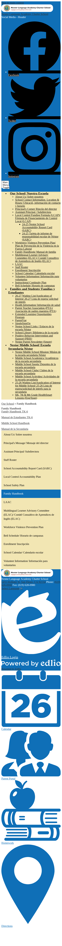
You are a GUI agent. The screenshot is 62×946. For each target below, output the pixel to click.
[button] (29, 193)
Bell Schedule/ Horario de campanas (35, 285)
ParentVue (21, 320)
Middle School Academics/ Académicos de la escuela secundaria (36, 360)
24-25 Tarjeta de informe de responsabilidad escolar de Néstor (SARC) (40, 236)
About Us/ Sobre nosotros (29, 196)
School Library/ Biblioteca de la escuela (36, 332)
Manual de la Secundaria (14, 428)
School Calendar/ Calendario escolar (35, 273)
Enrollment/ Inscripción (28, 270)
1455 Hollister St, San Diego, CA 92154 (23, 582)
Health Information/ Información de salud (37, 305)
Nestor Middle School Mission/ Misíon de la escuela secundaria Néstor (38, 353)
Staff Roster (21, 267)
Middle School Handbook (15, 423)
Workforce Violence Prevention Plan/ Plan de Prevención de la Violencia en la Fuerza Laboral (37, 245)
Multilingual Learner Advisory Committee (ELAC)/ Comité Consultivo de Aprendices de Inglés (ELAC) (37, 258)
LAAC (19, 264)
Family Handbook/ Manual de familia (35, 251)
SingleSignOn (22, 323)
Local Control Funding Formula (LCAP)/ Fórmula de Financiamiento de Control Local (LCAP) (37, 218)
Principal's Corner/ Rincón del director (36, 209)
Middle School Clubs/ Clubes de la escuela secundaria (34, 372)
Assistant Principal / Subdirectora (33, 212)
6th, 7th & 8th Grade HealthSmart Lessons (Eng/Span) (33, 396)
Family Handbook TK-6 (14, 411)
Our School (7, 403)
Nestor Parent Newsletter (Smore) (33, 341)
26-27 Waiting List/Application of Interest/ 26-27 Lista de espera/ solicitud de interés (36, 298)
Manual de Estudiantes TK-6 (17, 417)
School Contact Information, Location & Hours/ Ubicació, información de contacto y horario (38, 202)
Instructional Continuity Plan (30, 282)
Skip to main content (12, 2)
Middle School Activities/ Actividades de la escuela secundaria (37, 378)
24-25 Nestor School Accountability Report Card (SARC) (37, 227)
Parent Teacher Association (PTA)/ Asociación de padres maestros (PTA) (35, 310)
